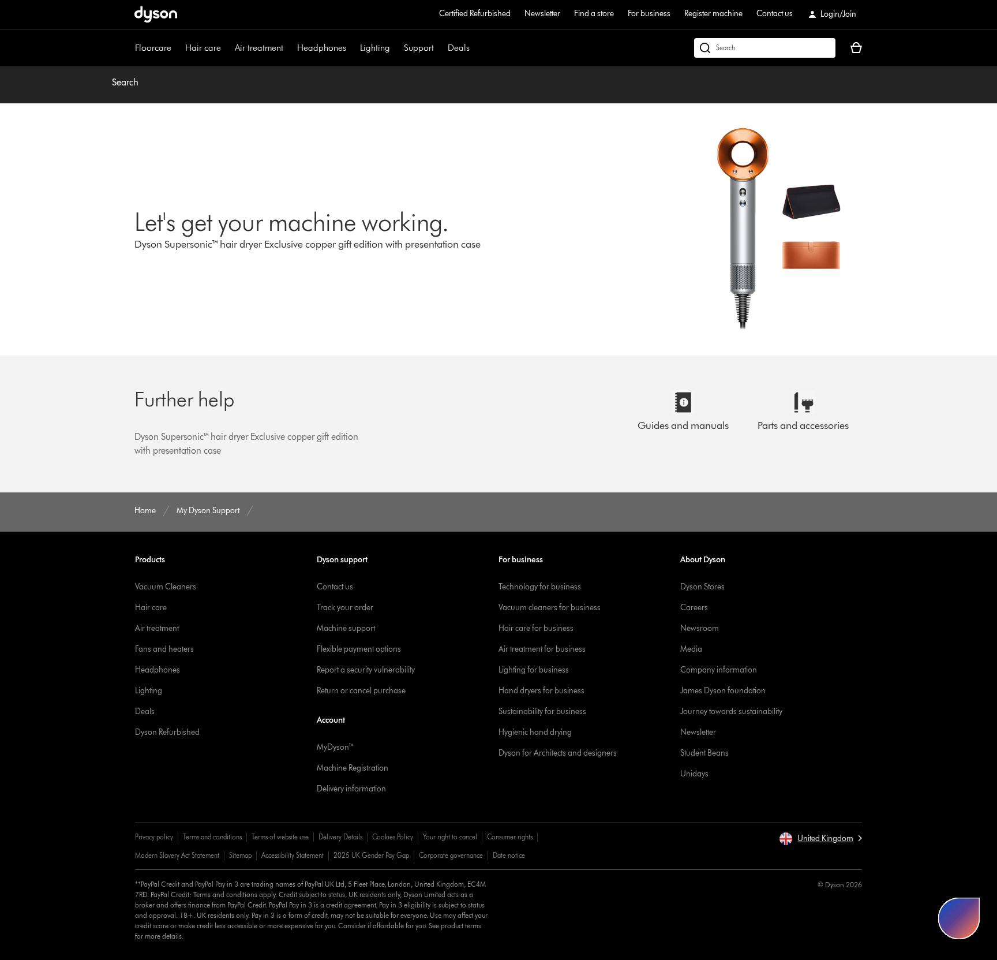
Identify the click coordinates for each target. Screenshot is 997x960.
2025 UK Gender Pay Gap (371, 855)
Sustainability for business (542, 711)
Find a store (594, 13)
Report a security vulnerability (366, 670)
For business (649, 13)
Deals (459, 47)
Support (419, 47)
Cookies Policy (392, 836)
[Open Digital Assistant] (959, 918)
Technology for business (539, 587)
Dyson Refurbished (167, 732)
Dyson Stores (702, 587)
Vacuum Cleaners (165, 587)
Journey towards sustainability (731, 711)
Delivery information (351, 789)
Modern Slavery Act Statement (177, 855)
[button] (820, 839)
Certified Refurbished (475, 13)
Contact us (774, 13)
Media (691, 649)
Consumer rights (510, 836)
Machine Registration (352, 768)
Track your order (345, 607)
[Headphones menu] (352, 48)
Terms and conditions (212, 836)
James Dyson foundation (723, 691)
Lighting (375, 47)
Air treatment (259, 47)
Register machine (713, 13)
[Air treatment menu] (289, 48)
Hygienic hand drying (535, 732)
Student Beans (704, 753)
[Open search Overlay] (764, 48)
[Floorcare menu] (177, 48)
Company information (718, 670)
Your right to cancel (450, 836)
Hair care (203, 47)
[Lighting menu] (396, 48)
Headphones (321, 47)
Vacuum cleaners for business (549, 607)
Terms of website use (280, 836)
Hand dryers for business (541, 691)
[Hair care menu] (227, 48)
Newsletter (542, 13)
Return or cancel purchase (361, 691)
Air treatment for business (542, 649)
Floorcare (153, 47)
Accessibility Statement (292, 855)
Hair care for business (536, 628)
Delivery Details (340, 836)
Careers (694, 607)
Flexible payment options (359, 649)
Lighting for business (533, 670)
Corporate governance (451, 855)
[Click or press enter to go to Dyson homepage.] (155, 14)
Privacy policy (154, 836)
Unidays (694, 774)
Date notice (509, 855)
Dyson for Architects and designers (557, 753)
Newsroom (699, 628)
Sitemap (240, 855)
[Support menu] (439, 48)
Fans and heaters (164, 649)
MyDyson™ (335, 747)
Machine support (346, 628)
